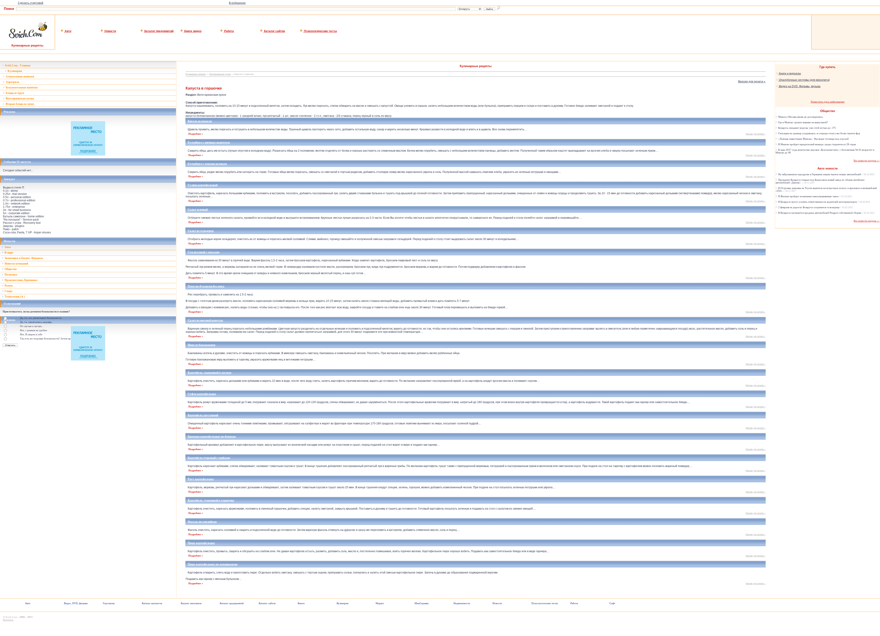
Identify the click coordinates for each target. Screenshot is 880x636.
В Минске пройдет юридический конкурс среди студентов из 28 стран (817, 144)
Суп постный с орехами (203, 252)
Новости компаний (16, 263)
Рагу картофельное (201, 479)
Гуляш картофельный (202, 185)
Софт (612, 603)
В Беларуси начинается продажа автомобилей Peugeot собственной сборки (826, 212)
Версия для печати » (751, 81)
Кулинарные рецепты (196, 74)
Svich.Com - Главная (17, 65)
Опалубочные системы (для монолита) (804, 80)
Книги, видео (192, 31)
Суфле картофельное (202, 394)
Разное (8, 285)
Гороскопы (109, 603)
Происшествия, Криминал (21, 280)
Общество (10, 269)
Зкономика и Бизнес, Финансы (23, 258)
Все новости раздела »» (867, 160)
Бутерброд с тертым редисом (207, 163)
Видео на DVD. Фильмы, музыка (799, 86)
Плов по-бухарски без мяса (206, 286)
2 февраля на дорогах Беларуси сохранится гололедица (815, 207)
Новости (110, 31)
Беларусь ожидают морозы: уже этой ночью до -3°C (807, 127)
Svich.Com (11, 617)
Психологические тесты (320, 31)
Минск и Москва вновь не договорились (800, 116)
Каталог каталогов (152, 603)
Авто (67, 31)
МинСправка (422, 603)
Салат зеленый (198, 209)
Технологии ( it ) (14, 296)
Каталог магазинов (191, 603)
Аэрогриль (12, 82)
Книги (301, 603)
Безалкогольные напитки (21, 87)
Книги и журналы (789, 73)
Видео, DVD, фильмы (76, 603)
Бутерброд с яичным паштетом (209, 142)
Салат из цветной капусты (205, 320)
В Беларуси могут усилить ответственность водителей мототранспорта (824, 201)
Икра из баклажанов (201, 345)
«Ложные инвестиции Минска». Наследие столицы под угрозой (813, 138)
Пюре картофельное (201, 543)
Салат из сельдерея (201, 230)
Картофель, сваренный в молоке (209, 372)
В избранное (237, 3)
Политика (10, 274)
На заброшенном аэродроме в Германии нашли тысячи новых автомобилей (826, 174)
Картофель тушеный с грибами (209, 457)
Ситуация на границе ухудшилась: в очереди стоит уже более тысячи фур (819, 133)
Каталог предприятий (158, 31)
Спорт (8, 291)
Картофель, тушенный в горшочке (211, 500)
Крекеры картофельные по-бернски (212, 436)
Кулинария (14, 71)
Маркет (380, 603)
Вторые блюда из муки (19, 104)
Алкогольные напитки (19, 76)
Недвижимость (462, 603)
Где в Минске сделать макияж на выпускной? (803, 122)
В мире (8, 252)
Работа (228, 31)
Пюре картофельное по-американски (212, 564)
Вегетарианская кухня (19, 98)
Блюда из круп (14, 93)
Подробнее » (195, 133)
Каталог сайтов (274, 31)
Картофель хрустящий (203, 415)
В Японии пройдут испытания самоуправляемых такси (815, 196)
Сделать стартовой (30, 3)
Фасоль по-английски (202, 521)
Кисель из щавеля (200, 121)
